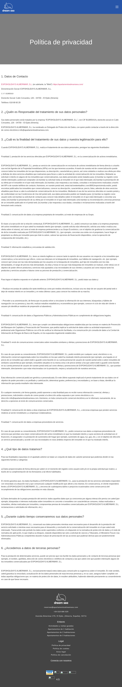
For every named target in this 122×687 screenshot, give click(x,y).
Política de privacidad (61, 645)
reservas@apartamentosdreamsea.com (61, 607)
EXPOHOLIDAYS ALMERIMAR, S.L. (16, 84)
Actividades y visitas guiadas (61, 626)
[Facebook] (56, 666)
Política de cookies (61, 648)
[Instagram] (61, 666)
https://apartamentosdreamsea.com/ (68, 84)
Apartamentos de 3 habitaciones (61, 635)
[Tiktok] (65, 666)
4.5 (58, 679)
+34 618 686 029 (61, 612)
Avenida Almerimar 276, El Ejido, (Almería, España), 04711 (61, 616)
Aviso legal (61, 652)
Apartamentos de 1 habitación (61, 629)
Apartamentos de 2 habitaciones (61, 632)
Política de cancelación (61, 655)
